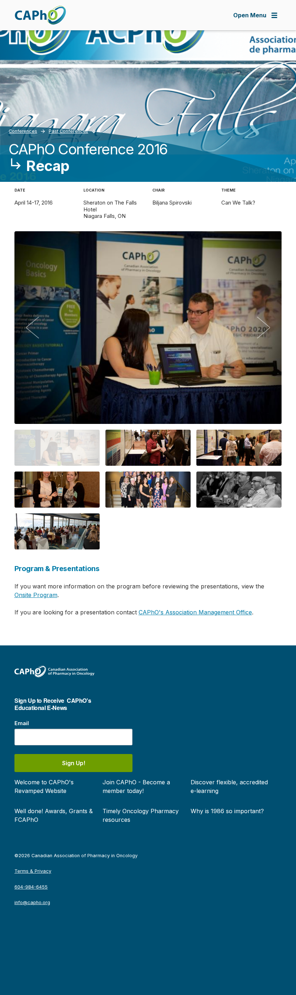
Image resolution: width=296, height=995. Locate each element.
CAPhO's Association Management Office (195, 612)
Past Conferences (68, 131)
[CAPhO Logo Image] (40, 15)
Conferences (23, 131)
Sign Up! (73, 763)
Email (21, 723)
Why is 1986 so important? (227, 811)
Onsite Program (35, 595)
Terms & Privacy (32, 871)
